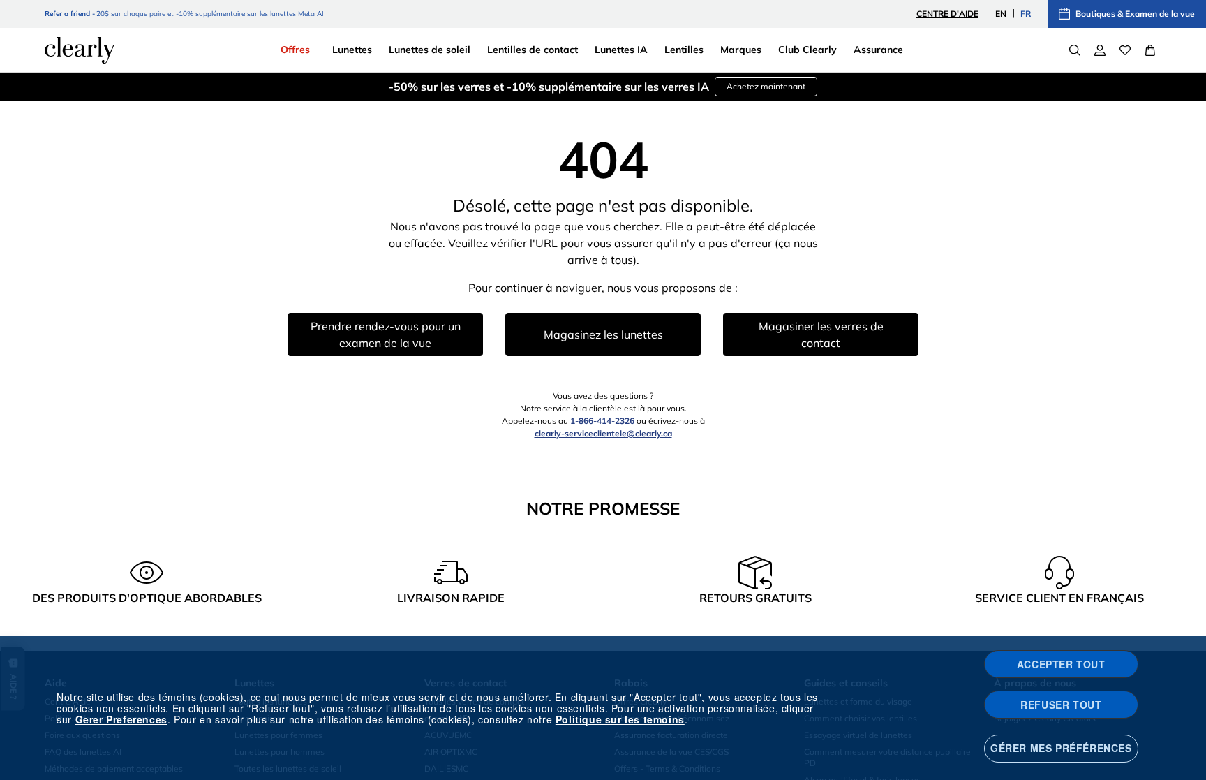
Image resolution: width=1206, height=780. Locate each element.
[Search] (1075, 50)
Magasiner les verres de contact (821, 334)
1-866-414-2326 (602, 420)
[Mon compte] (1100, 50)
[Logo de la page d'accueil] (79, 50)
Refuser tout (1060, 705)
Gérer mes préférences (1061, 748)
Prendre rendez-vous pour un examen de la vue (386, 334)
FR (1025, 13)
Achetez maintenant (766, 86)
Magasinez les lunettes (603, 334)
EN (1000, 13)
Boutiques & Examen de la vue (1135, 13)
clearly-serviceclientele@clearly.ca (603, 433)
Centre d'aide (947, 13)
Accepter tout (1061, 664)
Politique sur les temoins (620, 719)
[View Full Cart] (1150, 50)
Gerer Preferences (121, 719)
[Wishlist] (1125, 50)
